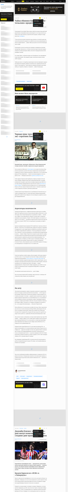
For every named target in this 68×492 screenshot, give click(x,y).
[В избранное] (29, 71)
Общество (33, 105)
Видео (41, 1)
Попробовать (36, 25)
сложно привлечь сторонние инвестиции (34, 258)
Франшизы (32, 1)
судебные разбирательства (37, 175)
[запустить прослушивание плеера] (42, 18)
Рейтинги (27, 1)
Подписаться (19, 88)
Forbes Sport (17, 105)
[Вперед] (49, 73)
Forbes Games (20, 1)
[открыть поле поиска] (64, 1)
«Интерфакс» (22, 36)
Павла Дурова (31, 169)
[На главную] (3, 1)
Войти (60, 1)
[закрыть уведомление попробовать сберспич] (42, 21)
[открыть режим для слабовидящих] (40, 18)
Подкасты (37, 1)
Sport (51, 1)
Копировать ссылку (43, 26)
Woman (47, 1)
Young (54, 1)
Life (44, 1)
